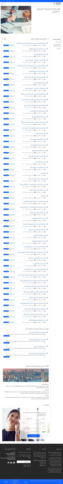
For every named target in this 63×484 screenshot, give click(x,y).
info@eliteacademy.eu (10, 453)
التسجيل (6, 45)
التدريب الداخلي (43, 463)
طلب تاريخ (6, 336)
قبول (6, 481)
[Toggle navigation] (2, 4)
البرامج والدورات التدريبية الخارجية (39, 460)
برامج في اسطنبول (56, 39)
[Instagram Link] (11, 462)
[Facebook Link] (8, 462)
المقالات (13, 1)
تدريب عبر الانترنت (42, 465)
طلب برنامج (57, 42)
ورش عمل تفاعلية (42, 462)
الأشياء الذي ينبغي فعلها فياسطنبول (56, 45)
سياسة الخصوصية (26, 481)
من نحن (10, 1)
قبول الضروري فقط (14, 481)
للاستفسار (12, 45)
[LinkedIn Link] (13, 462)
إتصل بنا (7, 1)
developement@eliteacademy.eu (8, 458)
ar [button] (4, 1)
